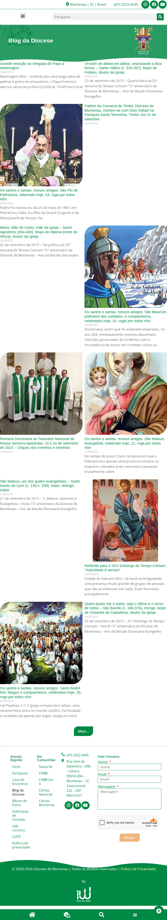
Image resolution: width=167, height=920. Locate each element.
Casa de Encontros (20, 781)
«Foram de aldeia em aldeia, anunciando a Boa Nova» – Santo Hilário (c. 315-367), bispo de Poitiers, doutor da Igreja (123, 68)
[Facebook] (154, 4)
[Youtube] (162, 4)
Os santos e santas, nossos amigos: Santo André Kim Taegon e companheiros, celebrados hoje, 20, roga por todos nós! (40, 692)
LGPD (16, 836)
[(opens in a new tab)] (41, 145)
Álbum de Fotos (19, 803)
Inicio (16, 766)
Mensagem (107, 786)
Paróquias (20, 773)
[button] (23, 15)
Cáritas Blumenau (47, 803)
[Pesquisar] (160, 16)
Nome (103, 762)
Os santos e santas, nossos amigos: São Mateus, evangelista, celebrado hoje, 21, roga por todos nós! (125, 443)
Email (102, 774)
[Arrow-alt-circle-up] (159, 911)
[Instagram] (145, 4)
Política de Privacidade (138, 869)
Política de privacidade (20, 845)
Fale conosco (18, 828)
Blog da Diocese (18, 792)
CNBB (43, 773)
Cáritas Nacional (45, 792)
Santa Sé (45, 766)
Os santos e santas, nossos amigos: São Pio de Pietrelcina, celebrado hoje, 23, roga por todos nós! (39, 194)
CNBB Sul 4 (46, 781)
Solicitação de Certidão (20, 815)
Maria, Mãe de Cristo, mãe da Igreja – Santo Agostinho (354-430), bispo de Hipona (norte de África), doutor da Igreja (38, 232)
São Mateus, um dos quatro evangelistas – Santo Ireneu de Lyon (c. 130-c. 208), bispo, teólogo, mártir (40, 485)
